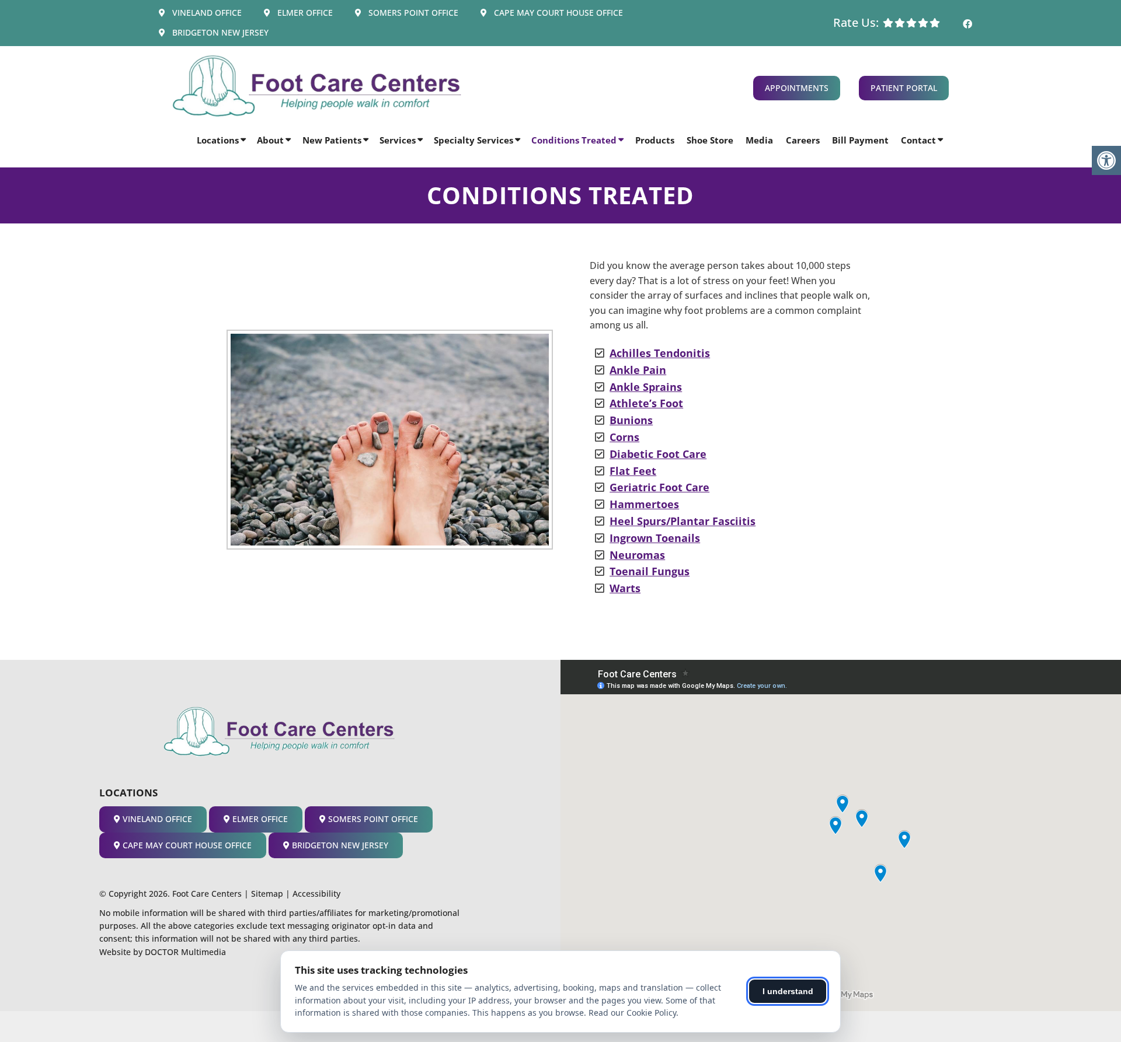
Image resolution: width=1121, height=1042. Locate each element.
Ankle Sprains (646, 387)
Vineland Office (206, 12)
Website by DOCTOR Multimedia (162, 951)
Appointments (796, 87)
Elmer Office (304, 12)
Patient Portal (904, 87)
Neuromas (637, 555)
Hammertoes (644, 504)
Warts (625, 588)
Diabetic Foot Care (658, 454)
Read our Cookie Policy (632, 1012)
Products (654, 140)
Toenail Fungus (650, 571)
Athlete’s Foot (646, 403)
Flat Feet (633, 471)
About (270, 140)
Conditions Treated (574, 140)
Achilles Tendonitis (660, 353)
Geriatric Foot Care (659, 487)
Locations (218, 140)
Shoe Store (710, 140)
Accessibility (316, 893)
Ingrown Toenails (655, 538)
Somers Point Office (412, 12)
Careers (803, 140)
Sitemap (267, 893)
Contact (918, 140)
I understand (788, 991)
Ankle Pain (638, 370)
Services (398, 140)
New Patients (331, 140)
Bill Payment (860, 140)
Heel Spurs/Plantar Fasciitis (683, 521)
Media (759, 140)
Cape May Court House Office (557, 12)
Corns (624, 437)
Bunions (631, 420)
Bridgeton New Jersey (219, 32)
